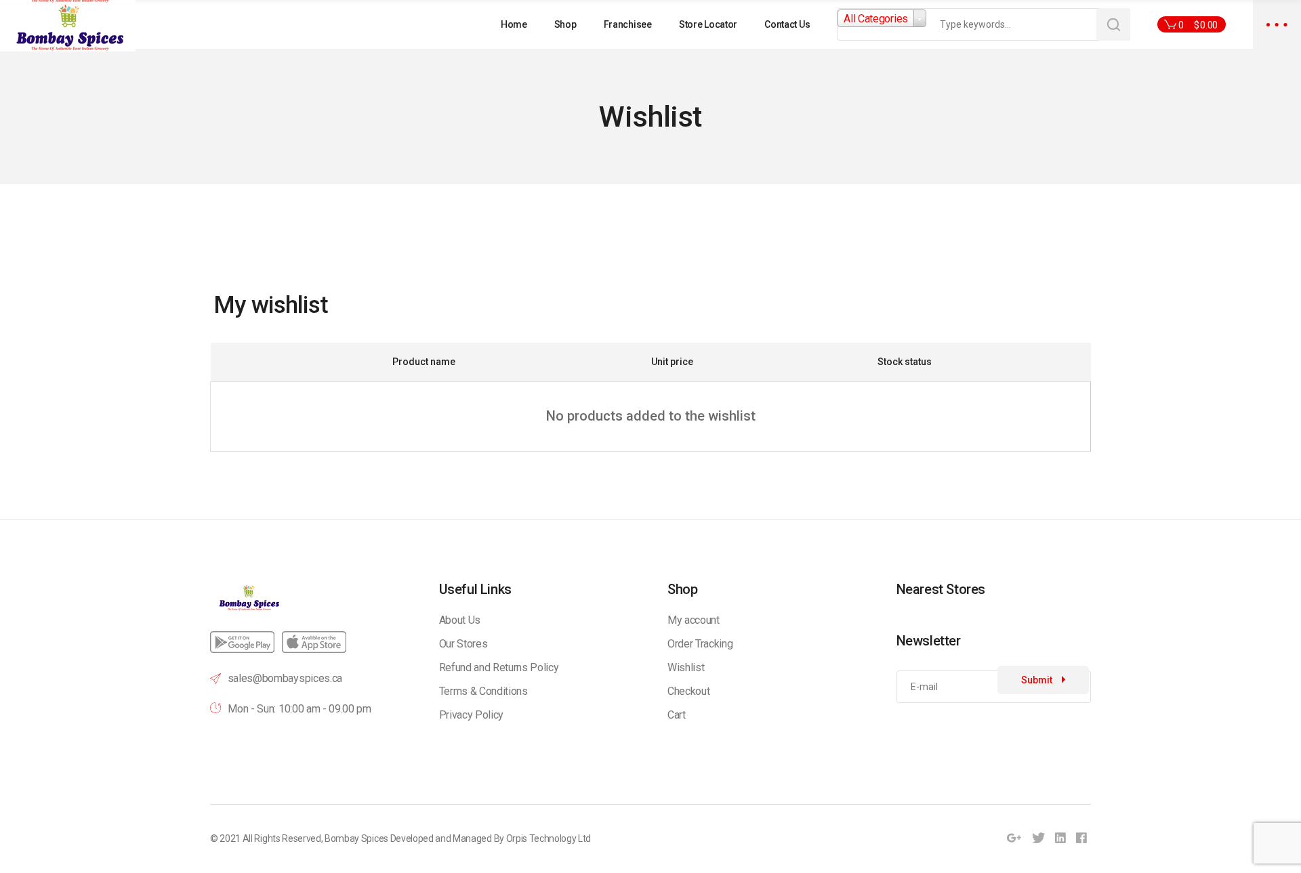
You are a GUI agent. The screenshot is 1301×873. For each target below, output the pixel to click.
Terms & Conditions (483, 691)
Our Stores (463, 643)
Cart (676, 714)
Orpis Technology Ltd (549, 838)
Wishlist (685, 667)
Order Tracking (700, 643)
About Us (459, 620)
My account (693, 620)
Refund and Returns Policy (499, 667)
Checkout (688, 691)
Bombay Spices (356, 838)
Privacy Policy (471, 714)
